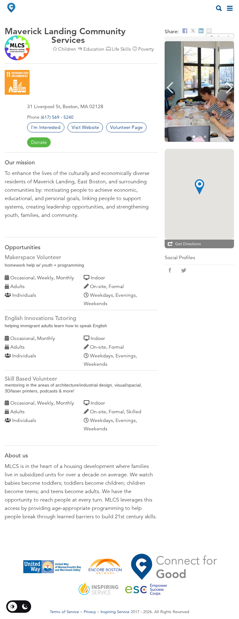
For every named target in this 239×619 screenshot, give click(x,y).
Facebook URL (170, 270)
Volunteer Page (126, 127)
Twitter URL (183, 270)
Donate (39, 142)
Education (93, 49)
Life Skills (121, 49)
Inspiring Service (115, 611)
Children (67, 49)
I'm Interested (45, 127)
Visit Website (85, 127)
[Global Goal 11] (17, 82)
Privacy (90, 611)
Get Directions (188, 243)
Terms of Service (64, 611)
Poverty (146, 49)
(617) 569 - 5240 (57, 117)
